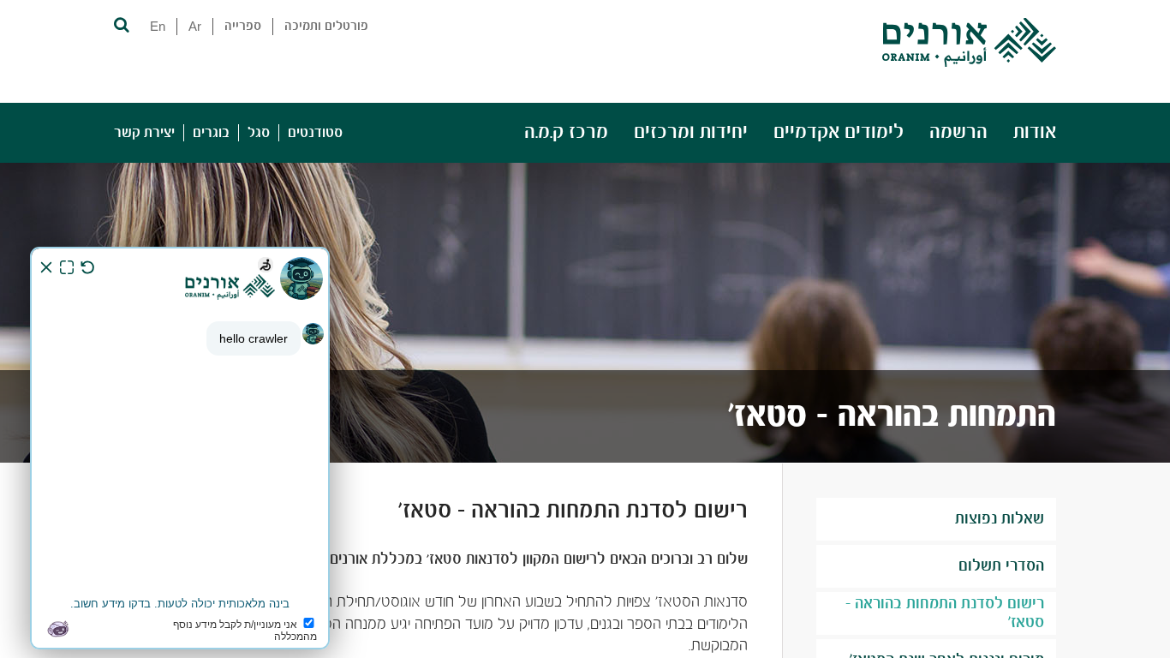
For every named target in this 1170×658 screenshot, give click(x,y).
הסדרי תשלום (1001, 566)
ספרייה (242, 26)
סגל (259, 132)
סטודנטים (315, 132)
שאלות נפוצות (999, 519)
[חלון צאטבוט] (180, 448)
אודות (1034, 132)
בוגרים (211, 132)
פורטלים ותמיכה (326, 26)
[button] (120, 23)
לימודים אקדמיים (838, 132)
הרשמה (958, 132)
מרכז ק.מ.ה (566, 132)
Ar (194, 26)
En (157, 26)
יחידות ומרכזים (691, 132)
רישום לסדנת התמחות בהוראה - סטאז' (944, 613)
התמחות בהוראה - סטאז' (892, 416)
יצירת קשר (144, 132)
